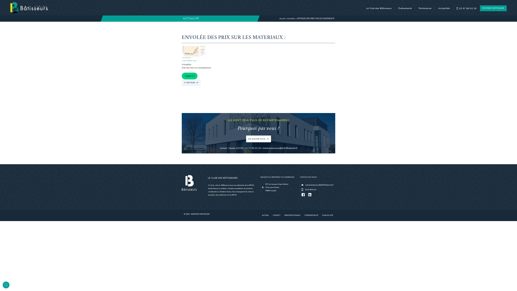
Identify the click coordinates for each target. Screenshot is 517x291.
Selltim (206, 214)
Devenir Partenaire (493, 8)
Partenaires (425, 8)
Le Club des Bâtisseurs (379, 8)
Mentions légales (292, 215)
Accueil (282, 19)
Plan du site (327, 215)
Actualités (444, 8)
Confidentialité (311, 215)
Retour (191, 82)
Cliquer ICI (189, 76)
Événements (405, 8)
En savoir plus (257, 139)
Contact (276, 215)
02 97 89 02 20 (467, 8)
